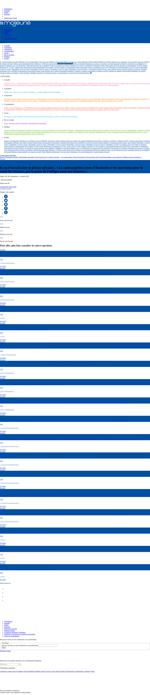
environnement (69, 671)
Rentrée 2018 (46, 99)
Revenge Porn (41, 123)
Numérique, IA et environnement (28, 62)
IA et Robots (47, 73)
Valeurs (24, 99)
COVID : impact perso (16, 67)
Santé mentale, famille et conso (63, 85)
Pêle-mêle (97, 99)
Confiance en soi (69, 99)
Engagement (28, 67)
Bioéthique (134, 71)
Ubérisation (91, 108)
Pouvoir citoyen (115, 130)
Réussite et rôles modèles (90, 62)
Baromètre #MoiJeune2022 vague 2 (100, 132)
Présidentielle (8, 134)
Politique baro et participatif (13, 132)
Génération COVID (114, 67)
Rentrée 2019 (107, 83)
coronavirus (4, 671)
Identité (19, 99)
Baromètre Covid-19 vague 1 (79, 69)
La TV (23, 108)
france (93, 671)
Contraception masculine (65, 64)
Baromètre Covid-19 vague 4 (21, 69)
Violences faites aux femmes (9, 73)
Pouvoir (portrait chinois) (124, 69)
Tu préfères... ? (32, 92)
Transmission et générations (140, 99)
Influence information (69, 83)
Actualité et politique (143, 130)
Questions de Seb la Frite (32, 116)
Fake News (58, 83)
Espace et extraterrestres (59, 73)
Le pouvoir (136, 69)
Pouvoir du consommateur (36, 109)
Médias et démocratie (56, 62)
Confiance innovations (88, 71)
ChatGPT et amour (47, 85)
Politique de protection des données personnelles (19, 634)
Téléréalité (29, 65)
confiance (87, 671)
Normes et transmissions (123, 99)
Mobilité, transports (37, 73)
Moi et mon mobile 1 (116, 108)
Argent (6, 108)
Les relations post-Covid (100, 67)
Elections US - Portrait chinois (32, 83)
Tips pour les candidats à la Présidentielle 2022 (73, 132)
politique (20, 671)
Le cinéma (99, 109)
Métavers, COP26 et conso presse (46, 64)
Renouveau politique (90, 130)
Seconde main (73, 109)
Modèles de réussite (104, 62)
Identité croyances (10, 101)
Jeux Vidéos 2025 (113, 109)
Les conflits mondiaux (111, 85)
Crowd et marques (15, 108)
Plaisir (66, 62)
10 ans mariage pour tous (136, 62)
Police (103, 65)
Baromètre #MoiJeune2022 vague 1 (46, 132)
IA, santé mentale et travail (8, 62)
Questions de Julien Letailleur (13, 116)
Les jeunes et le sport (74, 62)
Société (15, 157)
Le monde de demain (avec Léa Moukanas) (76, 148)
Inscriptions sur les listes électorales (44, 130)
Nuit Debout (50, 83)
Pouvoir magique (54, 92)
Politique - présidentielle (75, 130)
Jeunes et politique (103, 130)
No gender (142, 71)
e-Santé (21, 73)
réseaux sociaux (46, 671)
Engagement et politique (24, 130)
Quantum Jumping (118, 132)
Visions (25, 109)
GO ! (3, 647)
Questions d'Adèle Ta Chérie (49, 116)
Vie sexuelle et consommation (126, 65)
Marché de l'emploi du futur (102, 150)
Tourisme (106, 108)
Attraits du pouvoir (22, 101)
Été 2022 (98, 101)
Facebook (24, 123)
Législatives (40, 134)
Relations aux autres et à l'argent (96, 64)
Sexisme (47, 71)
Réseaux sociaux (14, 123)
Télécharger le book (10, 18)
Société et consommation (67, 67)
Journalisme (97, 65)
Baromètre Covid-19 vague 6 (130, 67)
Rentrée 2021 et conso (52, 109)
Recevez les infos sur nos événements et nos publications (20, 645)
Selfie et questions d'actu (84, 67)
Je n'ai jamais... (33, 101)
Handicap (27, 73)
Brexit (20, 83)
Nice (44, 83)
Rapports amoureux (81, 99)
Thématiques (8, 9)
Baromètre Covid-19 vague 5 (76, 144)
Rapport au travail (34, 85)
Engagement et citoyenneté (26, 71)
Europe (38, 71)
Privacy (6, 123)
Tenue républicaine (38, 67)
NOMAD (46, 92)
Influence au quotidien (34, 99)
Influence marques (53, 108)
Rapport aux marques (39, 108)
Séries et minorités (79, 64)
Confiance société (101, 71)
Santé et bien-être (106, 101)
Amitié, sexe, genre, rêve (12, 92)
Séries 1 (68, 108)
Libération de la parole (76, 65)
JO (88, 85)
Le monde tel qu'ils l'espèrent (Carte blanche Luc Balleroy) (126, 64)
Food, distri (99, 108)
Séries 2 (73, 108)
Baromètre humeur (57, 99)
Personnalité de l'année (96, 85)
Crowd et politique (10, 130)
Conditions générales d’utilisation (15, 632)
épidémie (31, 671)
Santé (42, 71)
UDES (40, 92)
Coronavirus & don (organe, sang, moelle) (102, 69)
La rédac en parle (5, 188)
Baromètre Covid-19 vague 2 (59, 69)
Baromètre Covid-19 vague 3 (40, 69)
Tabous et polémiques (108, 99)
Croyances (24, 92)
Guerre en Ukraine (131, 83)
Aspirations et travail (45, 101)
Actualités (83, 85)
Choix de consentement (11, 636)
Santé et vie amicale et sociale (59, 65)
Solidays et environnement (21, 64)
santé (14, 187)
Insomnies (124, 62)
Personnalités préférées (66, 71)
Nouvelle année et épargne (87, 109)
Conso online (64, 109)
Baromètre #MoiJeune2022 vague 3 (136, 132)
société (62, 671)
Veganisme (18, 109)
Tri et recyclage (44, 62)
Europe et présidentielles (128, 130)
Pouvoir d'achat (17, 85)
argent (57, 671)
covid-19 (14, 671)
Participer (7, 14)
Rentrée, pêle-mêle (88, 83)
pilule (11, 187)
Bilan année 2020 (111, 65)
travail (26, 671)
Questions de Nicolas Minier (68, 116)
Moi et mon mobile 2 (130, 108)
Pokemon (29, 108)
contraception (4, 187)
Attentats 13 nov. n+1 (11, 83)
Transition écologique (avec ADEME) (72, 143)
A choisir (91, 99)
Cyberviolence (32, 123)
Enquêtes (7, 11)
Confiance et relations (115, 71)
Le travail (71, 73)
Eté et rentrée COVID (52, 67)
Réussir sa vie (115, 62)
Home (2, 157)
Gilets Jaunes (98, 83)
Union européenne (62, 130)
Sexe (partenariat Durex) (82, 73)
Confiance (77, 71)
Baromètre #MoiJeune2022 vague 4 (24, 134)
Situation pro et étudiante (41, 65)
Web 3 (32, 64)
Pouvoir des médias (118, 83)
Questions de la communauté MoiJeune (81, 101)
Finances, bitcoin (81, 108)
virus (53, 671)
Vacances (77, 85)
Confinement (88, 65)
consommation (79, 671)
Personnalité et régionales (60, 101)
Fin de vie (25, 85)
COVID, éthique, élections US (85, 146)
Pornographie (126, 71)
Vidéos (6, 12)
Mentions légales (9, 630)
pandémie (37, 671)
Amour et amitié (117, 101)
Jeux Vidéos (55, 71)
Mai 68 (79, 83)
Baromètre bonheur (10, 99)
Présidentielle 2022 (28, 132)
